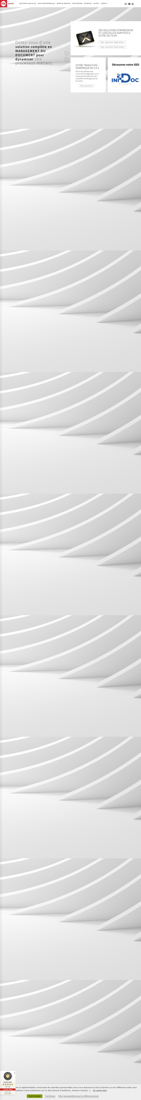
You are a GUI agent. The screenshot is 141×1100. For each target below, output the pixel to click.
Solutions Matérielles (46, 3)
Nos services (86, 86)
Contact (104, 3)
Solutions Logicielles (27, 3)
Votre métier (77, 3)
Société (96, 3)
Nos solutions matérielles (112, 47)
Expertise (88, 3)
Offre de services (63, 3)
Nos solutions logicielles (112, 42)
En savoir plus (100, 1090)
